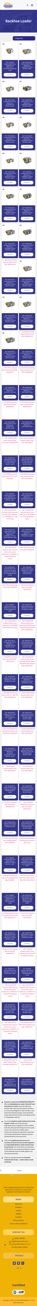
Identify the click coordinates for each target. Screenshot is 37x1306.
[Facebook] (14, 1263)
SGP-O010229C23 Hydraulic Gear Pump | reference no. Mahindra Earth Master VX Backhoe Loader (27, 789)
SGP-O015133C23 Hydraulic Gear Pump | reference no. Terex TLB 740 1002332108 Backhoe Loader (27, 715)
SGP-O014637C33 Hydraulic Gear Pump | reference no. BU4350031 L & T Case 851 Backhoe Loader (27, 533)
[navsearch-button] (27, 5)
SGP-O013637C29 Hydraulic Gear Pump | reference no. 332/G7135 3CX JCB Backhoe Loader (10, 354)
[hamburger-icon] (32, 5)
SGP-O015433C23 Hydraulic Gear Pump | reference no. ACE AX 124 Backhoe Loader (27, 607)
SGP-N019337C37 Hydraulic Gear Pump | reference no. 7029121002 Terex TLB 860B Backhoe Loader (10, 1083)
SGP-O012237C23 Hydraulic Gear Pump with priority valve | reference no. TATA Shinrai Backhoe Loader (27, 899)
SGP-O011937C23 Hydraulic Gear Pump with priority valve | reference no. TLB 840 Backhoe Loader (10, 936)
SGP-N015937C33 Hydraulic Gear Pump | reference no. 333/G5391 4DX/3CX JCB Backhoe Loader (27, 680)
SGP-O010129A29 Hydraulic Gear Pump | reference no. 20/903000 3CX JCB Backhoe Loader (10, 139)
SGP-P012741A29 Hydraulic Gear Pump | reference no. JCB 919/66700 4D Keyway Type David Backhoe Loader (27, 861)
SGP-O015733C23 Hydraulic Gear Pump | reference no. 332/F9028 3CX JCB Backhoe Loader (10, 283)
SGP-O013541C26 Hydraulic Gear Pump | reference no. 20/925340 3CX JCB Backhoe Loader (10, 211)
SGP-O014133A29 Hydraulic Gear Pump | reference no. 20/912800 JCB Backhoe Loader (10, 103)
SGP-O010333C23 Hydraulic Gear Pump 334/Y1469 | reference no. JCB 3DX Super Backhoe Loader (10, 461)
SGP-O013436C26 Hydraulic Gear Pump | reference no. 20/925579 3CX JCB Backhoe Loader (27, 65)
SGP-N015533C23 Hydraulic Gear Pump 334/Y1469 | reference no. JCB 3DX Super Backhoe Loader (27, 644)
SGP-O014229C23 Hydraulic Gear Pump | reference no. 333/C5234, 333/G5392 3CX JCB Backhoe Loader (10, 752)
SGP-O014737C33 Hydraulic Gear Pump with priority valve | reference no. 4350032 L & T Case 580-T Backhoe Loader (10, 1046)
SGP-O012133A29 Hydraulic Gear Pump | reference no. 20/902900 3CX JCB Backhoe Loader (27, 139)
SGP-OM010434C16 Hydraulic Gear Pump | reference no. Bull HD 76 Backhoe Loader (10, 824)
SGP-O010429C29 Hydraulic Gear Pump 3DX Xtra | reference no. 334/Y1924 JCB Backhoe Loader (27, 461)
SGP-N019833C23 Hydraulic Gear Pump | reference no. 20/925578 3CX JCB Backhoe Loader (27, 211)
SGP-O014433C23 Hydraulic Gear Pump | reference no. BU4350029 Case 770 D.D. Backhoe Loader (27, 497)
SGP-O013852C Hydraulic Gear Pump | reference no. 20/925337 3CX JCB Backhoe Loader (27, 175)
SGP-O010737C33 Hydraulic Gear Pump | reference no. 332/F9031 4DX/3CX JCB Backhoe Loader (27, 319)
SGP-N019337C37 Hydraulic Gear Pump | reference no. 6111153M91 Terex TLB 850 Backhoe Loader (27, 1045)
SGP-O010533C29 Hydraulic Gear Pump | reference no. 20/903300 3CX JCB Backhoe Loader (27, 103)
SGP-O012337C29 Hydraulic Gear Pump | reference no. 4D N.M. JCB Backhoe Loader (27, 935)
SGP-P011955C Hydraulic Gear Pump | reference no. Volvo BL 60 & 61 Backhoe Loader (27, 972)
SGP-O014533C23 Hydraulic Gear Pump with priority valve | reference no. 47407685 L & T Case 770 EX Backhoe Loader (10, 533)
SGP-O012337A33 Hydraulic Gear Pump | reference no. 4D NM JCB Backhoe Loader (10, 679)
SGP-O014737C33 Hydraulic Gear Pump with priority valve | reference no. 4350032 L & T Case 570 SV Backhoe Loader (27, 1008)
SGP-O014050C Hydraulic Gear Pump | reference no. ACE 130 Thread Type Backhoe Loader (10, 608)
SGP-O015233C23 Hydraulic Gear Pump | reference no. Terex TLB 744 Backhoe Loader (10, 971)
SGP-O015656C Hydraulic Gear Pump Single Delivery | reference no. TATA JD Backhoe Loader (10, 861)
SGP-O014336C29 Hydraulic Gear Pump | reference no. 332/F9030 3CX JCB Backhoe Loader (10, 319)
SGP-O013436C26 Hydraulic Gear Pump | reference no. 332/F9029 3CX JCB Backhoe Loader (27, 283)
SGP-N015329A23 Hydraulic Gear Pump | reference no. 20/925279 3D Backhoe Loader (10, 425)
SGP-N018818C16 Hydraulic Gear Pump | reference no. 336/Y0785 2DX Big (27, 390)
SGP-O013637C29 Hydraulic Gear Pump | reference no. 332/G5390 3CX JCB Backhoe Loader (27, 354)
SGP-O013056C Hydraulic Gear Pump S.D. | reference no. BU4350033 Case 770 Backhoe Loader (10, 497)
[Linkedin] (18, 1263)
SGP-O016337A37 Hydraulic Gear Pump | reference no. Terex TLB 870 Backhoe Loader (27, 1082)
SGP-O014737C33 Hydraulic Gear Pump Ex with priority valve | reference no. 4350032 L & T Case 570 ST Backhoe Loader (10, 1008)
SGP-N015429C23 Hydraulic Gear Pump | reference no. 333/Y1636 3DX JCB (27, 424)
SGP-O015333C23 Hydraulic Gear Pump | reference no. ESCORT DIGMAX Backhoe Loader (10, 789)
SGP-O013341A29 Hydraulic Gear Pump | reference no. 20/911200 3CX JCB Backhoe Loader (10, 175)
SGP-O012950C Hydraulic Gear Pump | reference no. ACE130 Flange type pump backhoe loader (27, 570)
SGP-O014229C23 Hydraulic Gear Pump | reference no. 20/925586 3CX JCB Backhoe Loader (10, 644)
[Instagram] (22, 1263)
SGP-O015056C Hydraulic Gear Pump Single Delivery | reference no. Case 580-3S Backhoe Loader (10, 899)
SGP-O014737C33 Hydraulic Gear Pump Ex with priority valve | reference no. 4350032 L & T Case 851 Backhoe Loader (10, 571)
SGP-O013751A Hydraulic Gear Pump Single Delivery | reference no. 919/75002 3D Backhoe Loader (10, 66)
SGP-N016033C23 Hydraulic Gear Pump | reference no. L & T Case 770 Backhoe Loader (10, 715)
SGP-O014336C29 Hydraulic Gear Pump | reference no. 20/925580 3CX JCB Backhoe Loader (10, 247)
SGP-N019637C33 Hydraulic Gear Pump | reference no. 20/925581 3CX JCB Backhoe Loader (27, 247)
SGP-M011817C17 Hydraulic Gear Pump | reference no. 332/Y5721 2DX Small (10, 390)
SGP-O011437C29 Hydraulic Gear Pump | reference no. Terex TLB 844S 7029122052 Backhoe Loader (27, 825)
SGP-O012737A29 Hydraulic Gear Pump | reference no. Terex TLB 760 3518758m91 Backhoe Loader (27, 751)
